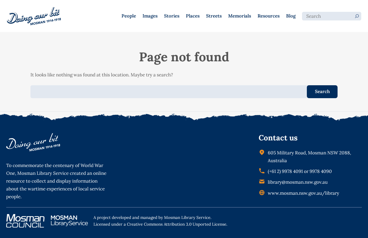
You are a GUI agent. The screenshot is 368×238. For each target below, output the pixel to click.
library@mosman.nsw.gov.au (298, 182)
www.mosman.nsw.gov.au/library (303, 193)
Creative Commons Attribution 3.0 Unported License (176, 224)
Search (322, 91)
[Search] (357, 16)
